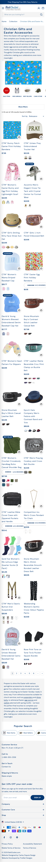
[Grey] (4, 334)
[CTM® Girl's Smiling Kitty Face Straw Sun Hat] (12, 220)
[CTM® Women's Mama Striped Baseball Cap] (12, 261)
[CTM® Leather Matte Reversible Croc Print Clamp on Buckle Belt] (34, 348)
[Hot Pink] (34, 378)
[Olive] (26, 157)
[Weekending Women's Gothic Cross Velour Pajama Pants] (34, 590)
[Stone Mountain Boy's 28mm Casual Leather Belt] (12, 397)
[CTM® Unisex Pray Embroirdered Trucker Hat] (34, 130)
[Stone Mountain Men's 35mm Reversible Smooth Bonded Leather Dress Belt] (34, 546)
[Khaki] (4, 622)
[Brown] (26, 334)
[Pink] (12, 202)
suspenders (28, 697)
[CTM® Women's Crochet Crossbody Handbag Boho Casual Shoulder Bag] (12, 445)
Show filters (23, 107)
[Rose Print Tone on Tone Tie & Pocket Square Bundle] (34, 636)
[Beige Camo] (8, 667)
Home (4, 21)
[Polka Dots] (8, 247)
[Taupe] (16, 481)
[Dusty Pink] (8, 334)
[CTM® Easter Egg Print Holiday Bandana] (34, 261)
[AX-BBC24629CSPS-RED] (30, 664)
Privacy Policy (7, 844)
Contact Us (6, 767)
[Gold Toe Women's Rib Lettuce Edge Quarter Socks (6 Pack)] (12, 546)
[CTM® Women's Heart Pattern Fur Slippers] (12, 348)
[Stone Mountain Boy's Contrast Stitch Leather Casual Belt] (34, 303)
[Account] (38, 8)
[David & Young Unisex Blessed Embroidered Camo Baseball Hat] (12, 636)
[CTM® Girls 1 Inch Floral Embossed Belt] (34, 220)
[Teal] (4, 485)
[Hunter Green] (4, 618)
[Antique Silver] (26, 472)
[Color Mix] (4, 576)
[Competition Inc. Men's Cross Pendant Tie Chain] (34, 499)
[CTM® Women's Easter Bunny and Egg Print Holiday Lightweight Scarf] (12, 172)
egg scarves (29, 700)
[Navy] (30, 431)
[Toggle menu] (3, 8)
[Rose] (8, 485)
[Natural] (12, 247)
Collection (13, 21)
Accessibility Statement (32, 844)
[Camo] (4, 667)
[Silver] (30, 205)
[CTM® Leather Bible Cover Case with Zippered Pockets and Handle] (12, 499)
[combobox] (23, 14)
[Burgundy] (38, 431)
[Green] (38, 378)
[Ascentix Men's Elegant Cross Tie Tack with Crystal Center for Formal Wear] (34, 172)
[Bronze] (30, 472)
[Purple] (26, 383)
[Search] (41, 14)
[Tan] (30, 378)
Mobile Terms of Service (11, 848)
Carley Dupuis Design (27, 855)
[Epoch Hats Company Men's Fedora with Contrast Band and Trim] (34, 397)
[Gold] (26, 205)
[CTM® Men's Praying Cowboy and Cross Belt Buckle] (34, 445)
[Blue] (30, 157)
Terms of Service (29, 848)
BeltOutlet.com (14, 852)
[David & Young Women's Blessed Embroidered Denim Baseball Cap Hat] (12, 303)
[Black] (30, 334)
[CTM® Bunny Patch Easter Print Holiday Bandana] (12, 130)
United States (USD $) (13, 822)
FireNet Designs (26, 858)
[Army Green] (12, 481)
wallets (6, 703)
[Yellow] (4, 202)
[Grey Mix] (8, 576)
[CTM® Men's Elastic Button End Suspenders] (12, 590)
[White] (16, 247)
